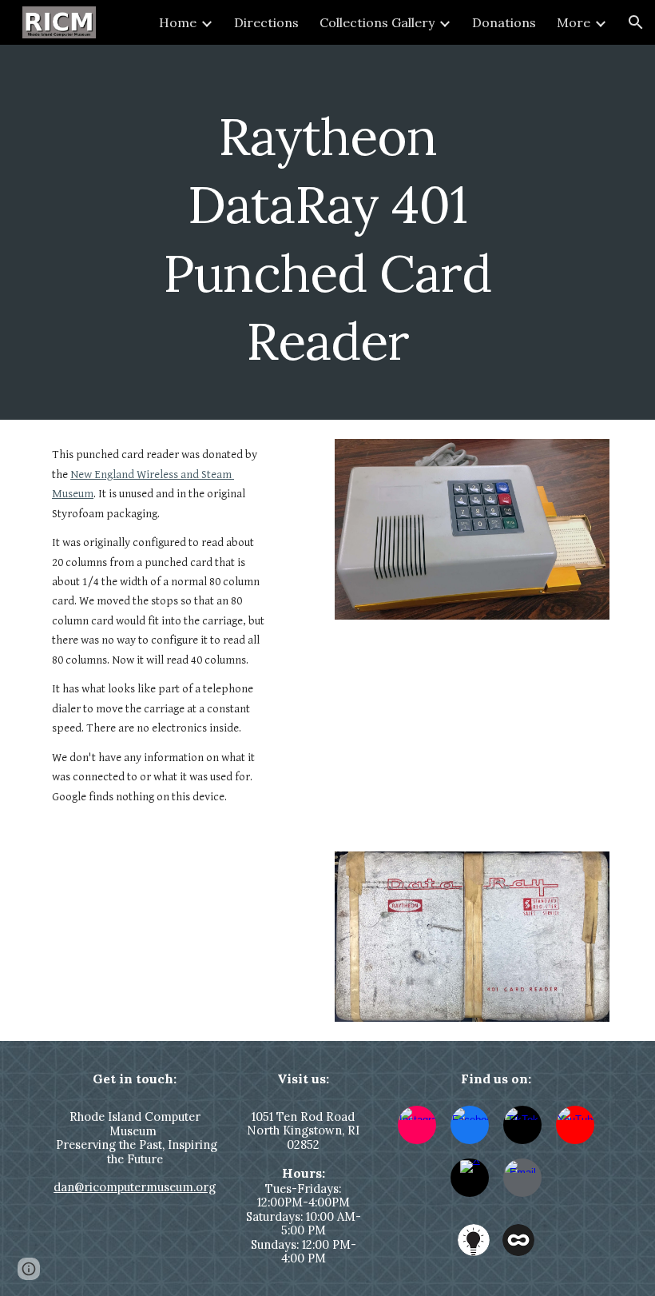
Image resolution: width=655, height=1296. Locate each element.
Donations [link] (504, 22)
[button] (636, 22)
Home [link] (177, 22)
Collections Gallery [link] (377, 22)
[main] (328, 232)
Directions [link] (266, 22)
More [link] (573, 22)
